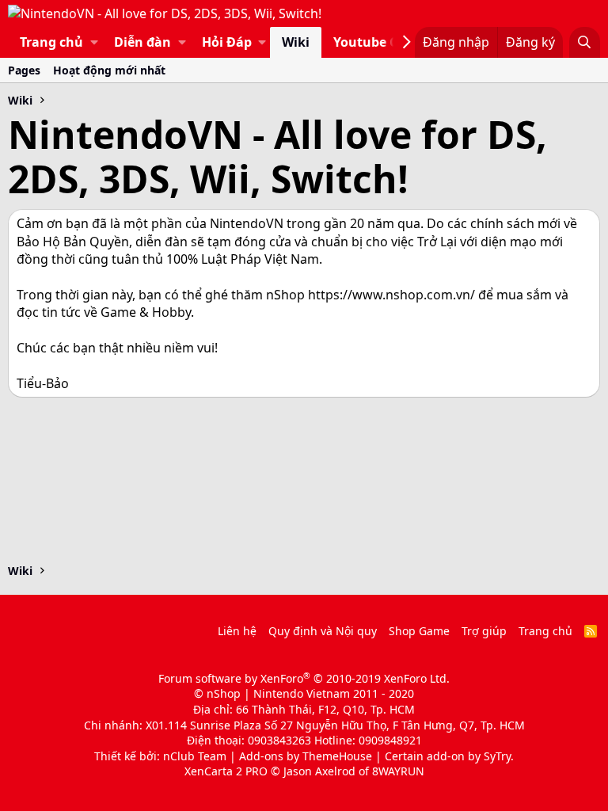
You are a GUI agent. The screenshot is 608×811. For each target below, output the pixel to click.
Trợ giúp (484, 630)
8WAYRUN (398, 771)
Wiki (296, 42)
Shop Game (419, 630)
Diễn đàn (142, 42)
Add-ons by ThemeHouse (305, 755)
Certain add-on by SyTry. (449, 755)
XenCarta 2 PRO (226, 771)
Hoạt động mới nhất (109, 70)
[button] (94, 42)
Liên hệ (237, 630)
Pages (24, 70)
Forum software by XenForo (304, 678)
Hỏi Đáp (227, 42)
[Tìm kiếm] (584, 42)
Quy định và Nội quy (322, 630)
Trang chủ (51, 42)
